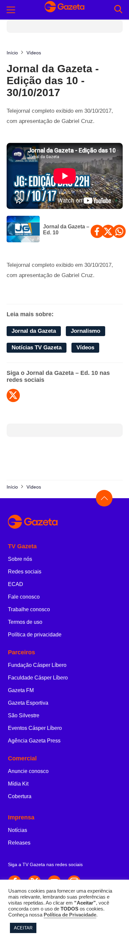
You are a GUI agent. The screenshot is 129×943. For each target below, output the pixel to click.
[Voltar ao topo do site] (104, 498)
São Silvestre (23, 715)
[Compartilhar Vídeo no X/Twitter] (108, 231)
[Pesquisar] (118, 10)
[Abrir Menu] (11, 10)
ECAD (15, 584)
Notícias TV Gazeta (37, 347)
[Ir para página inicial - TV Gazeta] (64, 10)
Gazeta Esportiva (28, 703)
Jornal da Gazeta (34, 331)
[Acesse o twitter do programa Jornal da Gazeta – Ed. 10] (13, 395)
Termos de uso (25, 622)
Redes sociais (24, 571)
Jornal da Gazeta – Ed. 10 (66, 229)
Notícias (17, 830)
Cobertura (19, 796)
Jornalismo (85, 331)
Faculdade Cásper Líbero (38, 677)
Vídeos (85, 347)
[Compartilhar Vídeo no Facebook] (97, 231)
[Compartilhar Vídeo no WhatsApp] (119, 231)
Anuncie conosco (28, 771)
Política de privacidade (35, 634)
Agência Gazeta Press (34, 740)
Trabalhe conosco (29, 609)
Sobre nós (20, 559)
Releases (19, 843)
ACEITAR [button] (23, 927)
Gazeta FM (21, 690)
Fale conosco (24, 597)
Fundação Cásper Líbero (37, 665)
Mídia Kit (18, 784)
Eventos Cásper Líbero (35, 728)
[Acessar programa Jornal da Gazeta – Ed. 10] (23, 230)
